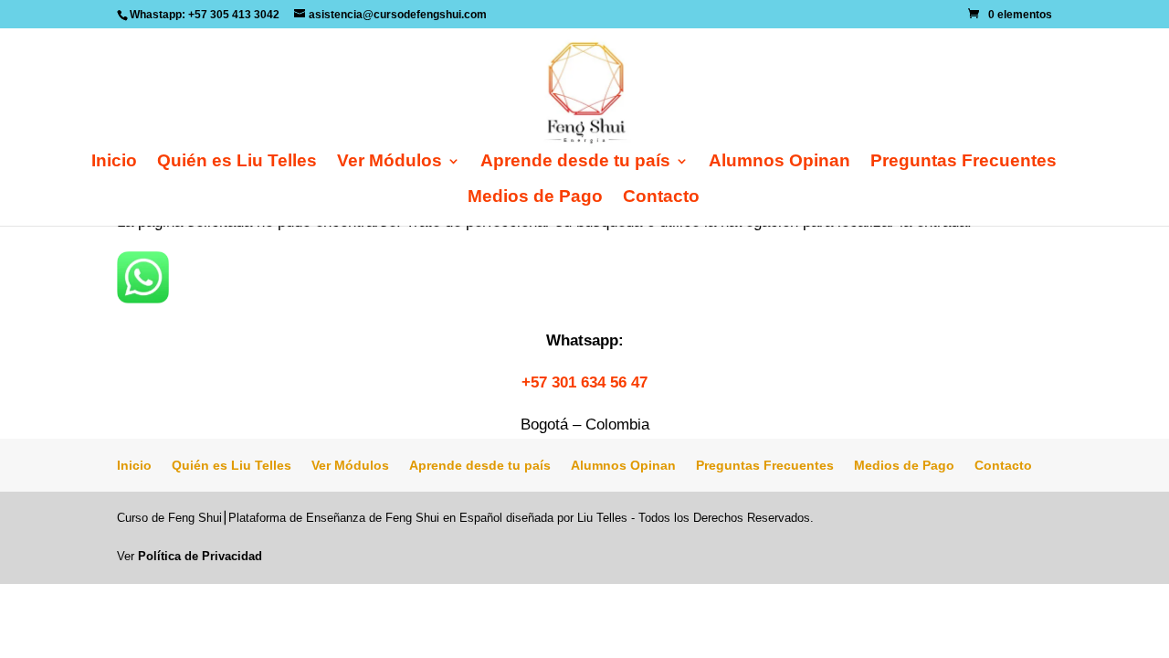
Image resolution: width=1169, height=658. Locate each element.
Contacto (661, 198)
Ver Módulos (389, 162)
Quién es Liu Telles (237, 162)
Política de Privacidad (200, 556)
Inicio (114, 162)
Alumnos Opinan (779, 162)
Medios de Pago (535, 198)
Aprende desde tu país (575, 162)
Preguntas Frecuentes (963, 162)
